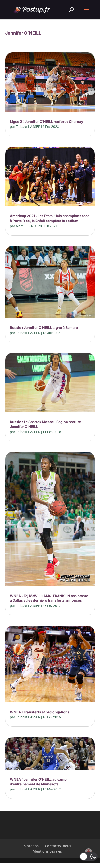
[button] (88, 856)
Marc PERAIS (26, 226)
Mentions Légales (47, 851)
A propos (31, 845)
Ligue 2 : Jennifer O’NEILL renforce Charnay (46, 121)
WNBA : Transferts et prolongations (39, 712)
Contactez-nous (58, 845)
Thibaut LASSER (28, 127)
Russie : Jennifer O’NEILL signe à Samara (44, 327)
